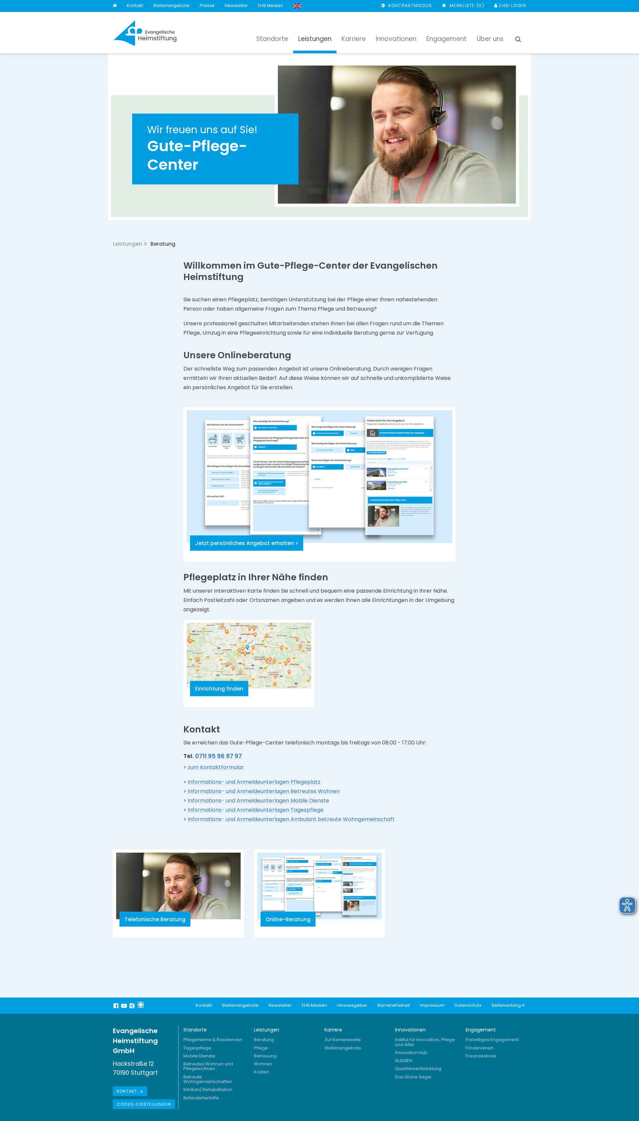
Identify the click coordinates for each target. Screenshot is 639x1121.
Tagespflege (197, 1048)
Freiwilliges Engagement (492, 1039)
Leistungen (127, 244)
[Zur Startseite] (145, 33)
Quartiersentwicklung (418, 1068)
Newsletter (236, 5)
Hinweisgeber (352, 1005)
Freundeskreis (481, 1056)
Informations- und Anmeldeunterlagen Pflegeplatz (254, 782)
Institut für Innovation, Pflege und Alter (425, 1041)
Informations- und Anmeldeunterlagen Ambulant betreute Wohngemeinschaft (291, 819)
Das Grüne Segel (413, 1077)
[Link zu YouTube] (125, 1006)
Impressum (432, 1005)
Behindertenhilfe (201, 1098)
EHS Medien (270, 5)
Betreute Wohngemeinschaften (207, 1079)
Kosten (261, 1072)
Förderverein (480, 1048)
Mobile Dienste (199, 1056)
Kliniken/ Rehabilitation (207, 1089)
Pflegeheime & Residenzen (212, 1039)
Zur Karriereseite (342, 1039)
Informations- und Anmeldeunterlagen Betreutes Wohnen (263, 791)
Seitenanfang (507, 1005)
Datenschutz (468, 1005)
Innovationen (410, 1029)
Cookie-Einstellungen (144, 1104)
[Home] (115, 6)
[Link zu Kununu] (141, 1005)
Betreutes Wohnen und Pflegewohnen (208, 1066)
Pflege (261, 1048)
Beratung (264, 1039)
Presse (207, 5)
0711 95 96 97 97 (218, 756)
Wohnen (263, 1064)
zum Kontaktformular (216, 767)
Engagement (481, 1029)
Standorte (195, 1029)
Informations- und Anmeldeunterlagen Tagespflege (255, 810)
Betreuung (265, 1056)
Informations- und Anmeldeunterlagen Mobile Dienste (258, 800)
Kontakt (135, 5)
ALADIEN (403, 1060)
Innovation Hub (411, 1052)
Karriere (333, 1029)
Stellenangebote (171, 5)
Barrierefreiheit (393, 1005)
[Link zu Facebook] (117, 1006)
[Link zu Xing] (133, 1006)
